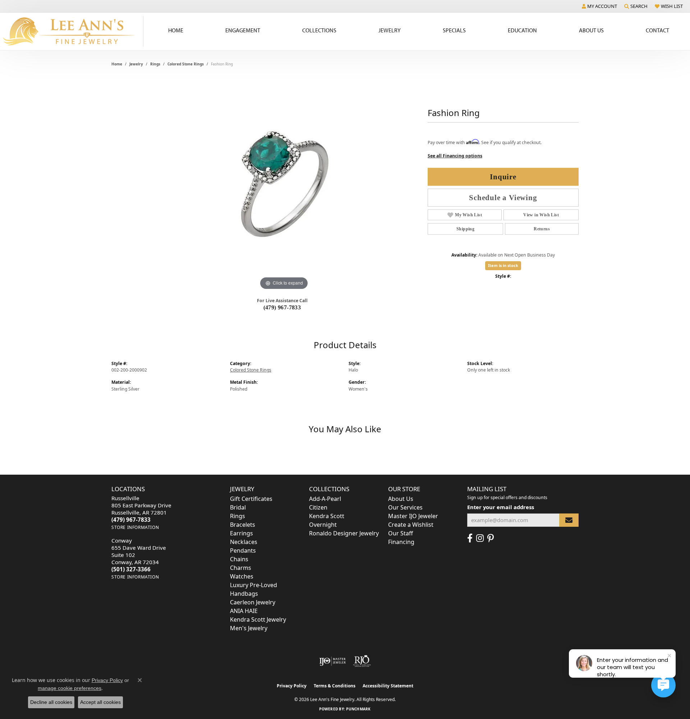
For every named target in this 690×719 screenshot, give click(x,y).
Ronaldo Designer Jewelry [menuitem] (344, 533)
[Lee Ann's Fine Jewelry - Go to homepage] (71, 31)
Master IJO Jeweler (413, 516)
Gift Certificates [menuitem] (251, 499)
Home (175, 30)
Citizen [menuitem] (318, 507)
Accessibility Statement (388, 686)
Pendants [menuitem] (243, 550)
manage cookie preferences (69, 688)
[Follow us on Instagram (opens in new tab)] (480, 538)
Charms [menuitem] (240, 568)
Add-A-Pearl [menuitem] (325, 499)
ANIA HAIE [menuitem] (244, 611)
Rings (155, 63)
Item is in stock (503, 265)
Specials (454, 30)
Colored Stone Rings (185, 63)
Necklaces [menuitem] (243, 542)
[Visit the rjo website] (362, 661)
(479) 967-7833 (282, 307)
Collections (319, 30)
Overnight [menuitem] (323, 525)
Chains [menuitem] (239, 559)
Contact (657, 30)
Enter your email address (500, 507)
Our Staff (400, 533)
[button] (599, 6)
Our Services (405, 507)
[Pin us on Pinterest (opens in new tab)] (490, 538)
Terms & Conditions (334, 686)
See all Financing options (455, 156)
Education (522, 30)
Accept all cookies (100, 702)
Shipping (465, 228)
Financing (401, 542)
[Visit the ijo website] (332, 661)
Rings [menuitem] (237, 516)
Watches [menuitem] (241, 576)
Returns (542, 228)
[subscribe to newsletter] (569, 520)
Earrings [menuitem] (241, 533)
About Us (591, 30)
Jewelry (389, 30)
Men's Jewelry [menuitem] (248, 628)
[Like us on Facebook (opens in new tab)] (470, 538)
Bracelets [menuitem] (242, 525)
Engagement (242, 30)
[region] (284, 184)
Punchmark (358, 708)
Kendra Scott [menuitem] (326, 516)
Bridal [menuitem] (238, 507)
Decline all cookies (51, 702)
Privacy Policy (292, 686)
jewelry (136, 63)
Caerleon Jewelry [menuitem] (252, 602)
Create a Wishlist (410, 525)
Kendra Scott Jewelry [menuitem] (258, 619)
